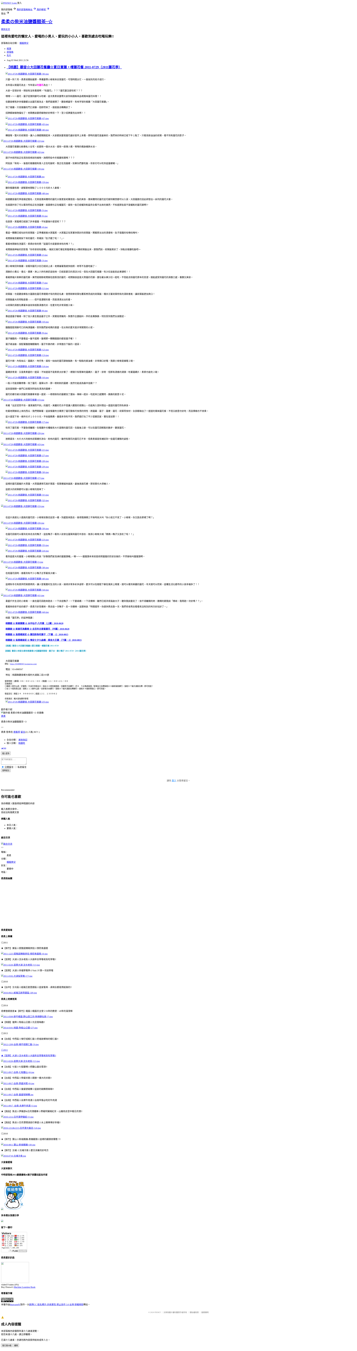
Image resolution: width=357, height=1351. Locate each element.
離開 (16, 1345)
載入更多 (5, 753)
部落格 (10, 52)
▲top (3, 748)
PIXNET (158, 1312)
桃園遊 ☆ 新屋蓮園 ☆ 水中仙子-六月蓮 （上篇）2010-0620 (34, 623)
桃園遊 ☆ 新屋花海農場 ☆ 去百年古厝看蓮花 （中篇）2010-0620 (37, 629)
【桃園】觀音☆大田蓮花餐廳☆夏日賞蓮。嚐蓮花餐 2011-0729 (32, 646)
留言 (23, 732)
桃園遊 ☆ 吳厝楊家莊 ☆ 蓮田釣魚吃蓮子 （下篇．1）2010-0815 (37, 634)
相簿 (9, 49)
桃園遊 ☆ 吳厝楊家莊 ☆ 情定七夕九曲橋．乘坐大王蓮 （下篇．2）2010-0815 (44, 640)
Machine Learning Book (24, 1287)
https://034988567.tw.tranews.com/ (23, 664)
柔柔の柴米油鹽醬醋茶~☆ (27, 21)
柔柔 (3, 716)
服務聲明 (205, 1312)
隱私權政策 (194, 1312)
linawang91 (15, 1304)
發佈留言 (5, 770)
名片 (9, 55)
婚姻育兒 (24, 43)
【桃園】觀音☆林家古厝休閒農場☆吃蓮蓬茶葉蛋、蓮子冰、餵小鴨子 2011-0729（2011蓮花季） (46, 651)
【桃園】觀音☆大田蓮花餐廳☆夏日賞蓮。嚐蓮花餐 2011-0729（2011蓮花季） (64, 67)
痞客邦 (16, 732)
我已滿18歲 (6, 1345)
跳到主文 (5, 29)
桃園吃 (21, 743)
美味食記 (22, 740)
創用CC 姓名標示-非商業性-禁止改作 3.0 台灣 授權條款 (56, 1304)
